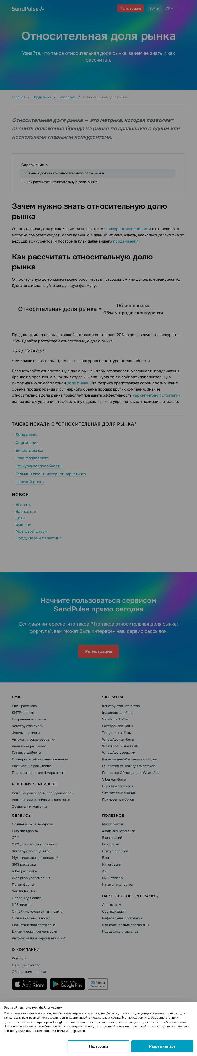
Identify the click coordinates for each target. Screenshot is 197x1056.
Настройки (98, 1046)
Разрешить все (162, 1046)
